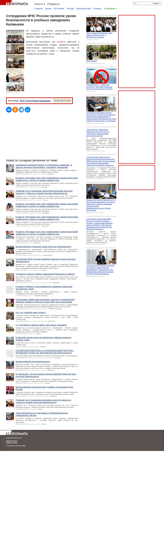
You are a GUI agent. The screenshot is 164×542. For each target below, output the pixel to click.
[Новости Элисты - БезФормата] (14, 3)
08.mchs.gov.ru (15, 92)
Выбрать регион (12, 443)
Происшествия (83, 8)
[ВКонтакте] (9, 110)
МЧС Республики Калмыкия (35, 100)
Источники (59, 8)
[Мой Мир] (27, 110)
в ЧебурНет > (110, 8)
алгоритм (61, 42)
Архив (48, 8)
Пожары (97, 8)
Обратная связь (11, 441)
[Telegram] (21, 110)
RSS (23, 446)
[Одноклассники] (15, 110)
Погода (70, 8)
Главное (38, 8)
